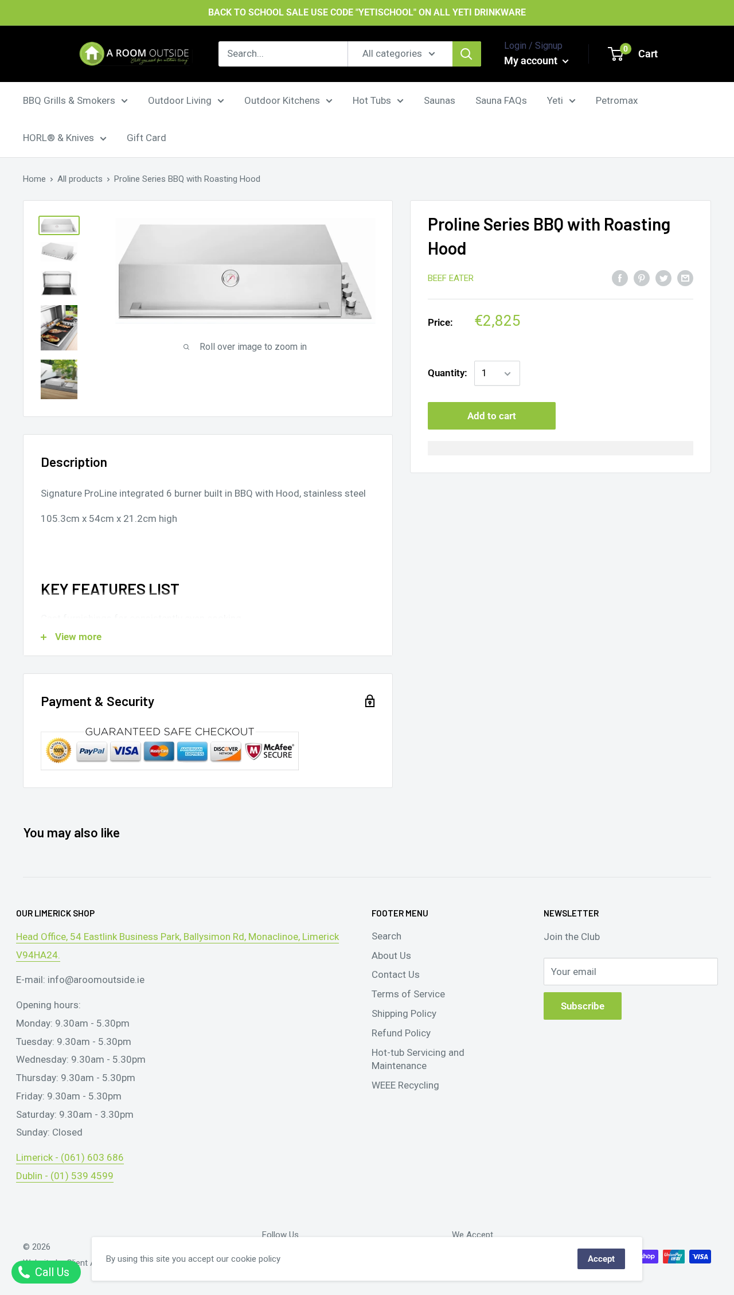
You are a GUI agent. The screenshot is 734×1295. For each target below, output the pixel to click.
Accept (601, 1259)
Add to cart (491, 416)
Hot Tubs (372, 100)
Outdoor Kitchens (282, 100)
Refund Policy (401, 1033)
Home (34, 179)
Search (386, 936)
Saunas (439, 100)
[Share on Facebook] (620, 277)
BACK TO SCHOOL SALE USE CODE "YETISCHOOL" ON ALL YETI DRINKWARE (367, 12)
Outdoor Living (180, 100)
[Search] (466, 54)
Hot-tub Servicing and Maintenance (418, 1059)
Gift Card (146, 137)
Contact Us (396, 974)
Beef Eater (451, 279)
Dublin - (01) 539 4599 (65, 1175)
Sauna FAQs (501, 100)
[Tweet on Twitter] (663, 277)
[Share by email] (685, 277)
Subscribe (582, 1006)
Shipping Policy (404, 1013)
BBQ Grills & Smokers (69, 100)
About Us (391, 955)
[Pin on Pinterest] (642, 277)
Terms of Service (408, 994)
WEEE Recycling (405, 1085)
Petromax (617, 100)
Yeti (555, 100)
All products (80, 179)
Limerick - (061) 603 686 (70, 1157)
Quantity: (447, 373)
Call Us (50, 1272)
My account (532, 60)
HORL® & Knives (58, 137)
